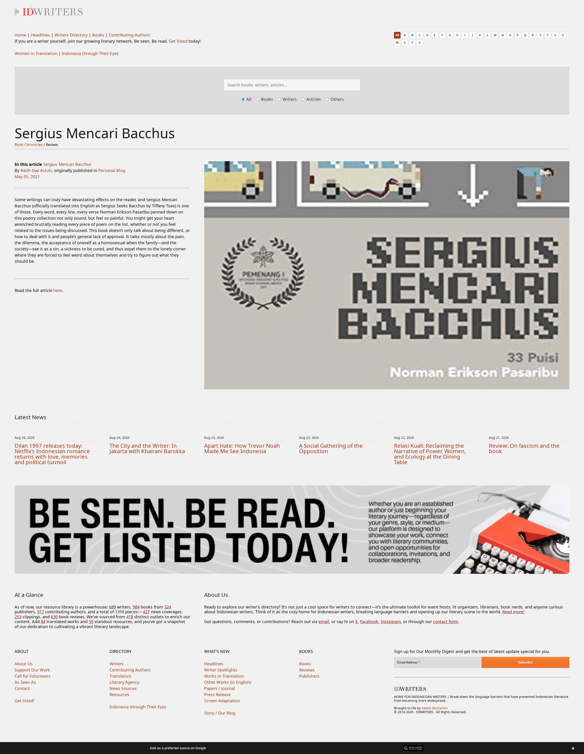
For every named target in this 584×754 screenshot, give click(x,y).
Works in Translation (224, 676)
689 (112, 607)
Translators (120, 676)
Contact (22, 688)
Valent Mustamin (435, 708)
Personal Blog (111, 170)
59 (91, 621)
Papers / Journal (219, 688)
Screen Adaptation (222, 700)
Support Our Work (32, 670)
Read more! (513, 611)
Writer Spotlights (220, 670)
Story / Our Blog (219, 713)
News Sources (123, 688)
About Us (24, 663)
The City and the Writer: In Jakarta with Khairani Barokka (147, 448)
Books (98, 35)
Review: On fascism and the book (524, 448)
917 (40, 611)
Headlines (40, 35)
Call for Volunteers (32, 676)
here (57, 290)
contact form (445, 621)
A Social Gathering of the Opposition (331, 448)
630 (54, 616)
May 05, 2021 (27, 176)
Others (336, 99)
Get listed (178, 41)
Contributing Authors (129, 35)
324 (167, 607)
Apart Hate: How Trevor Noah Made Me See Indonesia (242, 448)
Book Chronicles (29, 144)
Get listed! (24, 700)
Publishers (309, 676)
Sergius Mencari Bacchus (67, 164)
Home (20, 35)
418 (129, 616)
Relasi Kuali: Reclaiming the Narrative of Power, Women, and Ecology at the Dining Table (430, 454)
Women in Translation (36, 53)
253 (18, 616)
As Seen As (25, 682)
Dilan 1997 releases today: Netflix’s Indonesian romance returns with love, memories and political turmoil (52, 454)
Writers (289, 99)
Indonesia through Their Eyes (90, 53)
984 (136, 607)
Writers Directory (71, 35)
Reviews (307, 670)
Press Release (217, 694)
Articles (313, 99)
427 (146, 611)
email (323, 621)
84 (43, 621)
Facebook (369, 621)
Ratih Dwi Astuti (36, 170)
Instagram (391, 621)
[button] (292, 748)
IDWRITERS (292, 10)
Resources (119, 694)
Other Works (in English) (227, 682)
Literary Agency (124, 682)
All (397, 35)
